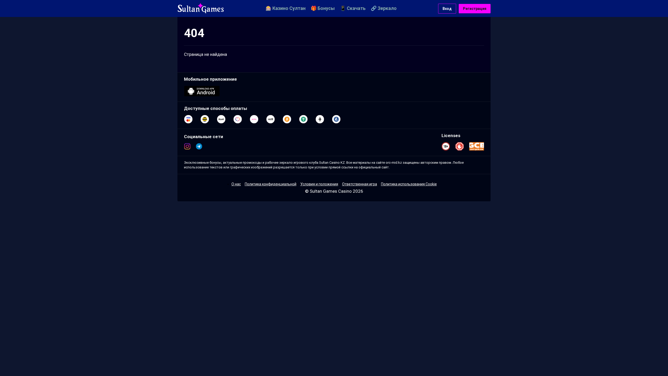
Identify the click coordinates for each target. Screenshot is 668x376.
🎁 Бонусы (323, 8)
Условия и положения (319, 184)
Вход (447, 9)
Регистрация (474, 9)
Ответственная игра (359, 184)
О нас (236, 184)
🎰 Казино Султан (286, 8)
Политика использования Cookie (409, 184)
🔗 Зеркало (384, 8)
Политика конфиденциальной (270, 184)
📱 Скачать (353, 8)
